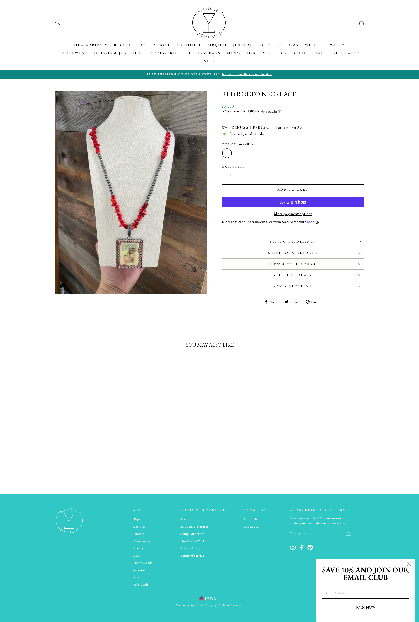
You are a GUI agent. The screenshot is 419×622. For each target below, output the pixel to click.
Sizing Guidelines (293, 241)
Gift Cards (346, 53)
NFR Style (259, 53)
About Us (250, 519)
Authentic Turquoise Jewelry (214, 45)
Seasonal (139, 570)
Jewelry (335, 45)
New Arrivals (90, 45)
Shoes (312, 45)
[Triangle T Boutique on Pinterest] (310, 547)
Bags (136, 555)
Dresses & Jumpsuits (119, 53)
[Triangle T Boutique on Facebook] (301, 547)
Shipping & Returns (293, 252)
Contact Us (251, 526)
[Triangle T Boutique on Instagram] (293, 547)
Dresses (138, 533)
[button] (293, 111)
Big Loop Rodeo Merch (142, 45)
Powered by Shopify (187, 605)
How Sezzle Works (293, 264)
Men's (234, 53)
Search (185, 519)
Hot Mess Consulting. (230, 605)
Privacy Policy (190, 548)
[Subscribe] (348, 533)
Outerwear (74, 53)
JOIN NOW (365, 607)
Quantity (234, 166)
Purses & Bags (203, 53)
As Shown (227, 153)
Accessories (165, 53)
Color (238, 144)
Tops (264, 45)
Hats (320, 53)
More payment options (293, 213)
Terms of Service (192, 555)
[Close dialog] (409, 564)
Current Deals (293, 275)
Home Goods (293, 53)
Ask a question (293, 286)
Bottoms (287, 45)
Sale (209, 61)
